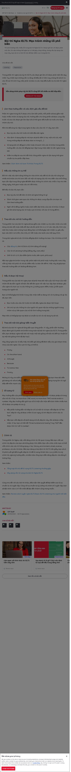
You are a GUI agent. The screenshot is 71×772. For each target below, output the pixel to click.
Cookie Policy (36, 763)
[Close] (67, 756)
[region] (35, 762)
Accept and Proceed (8, 768)
